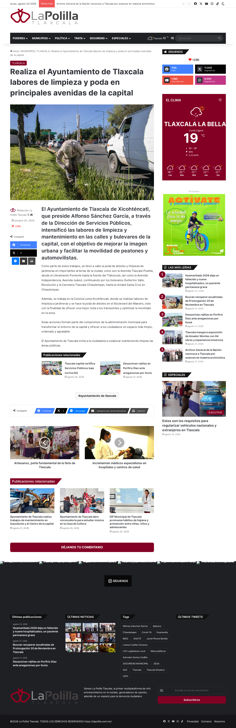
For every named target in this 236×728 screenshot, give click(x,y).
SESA (156, 663)
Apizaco (157, 626)
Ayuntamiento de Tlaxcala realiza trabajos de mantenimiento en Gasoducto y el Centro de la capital (32, 520)
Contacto (206, 721)
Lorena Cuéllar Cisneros (135, 644)
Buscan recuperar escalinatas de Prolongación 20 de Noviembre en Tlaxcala (204, 300)
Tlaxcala (137, 669)
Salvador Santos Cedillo (135, 657)
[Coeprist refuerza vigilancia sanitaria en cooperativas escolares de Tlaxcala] (73, 637)
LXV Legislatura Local (134, 651)
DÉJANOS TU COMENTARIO (82, 547)
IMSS (125, 638)
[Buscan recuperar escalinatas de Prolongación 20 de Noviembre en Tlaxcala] (172, 302)
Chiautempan (130, 632)
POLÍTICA (61, 38)
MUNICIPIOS (40, 38)
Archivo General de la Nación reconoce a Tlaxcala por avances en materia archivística (106, 3)
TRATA (78, 38)
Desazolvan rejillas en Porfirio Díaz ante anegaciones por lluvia (137, 368)
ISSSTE (137, 638)
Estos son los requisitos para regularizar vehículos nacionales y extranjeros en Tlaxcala (189, 425)
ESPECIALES (120, 38)
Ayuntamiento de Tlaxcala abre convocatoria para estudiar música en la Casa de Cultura (82, 520)
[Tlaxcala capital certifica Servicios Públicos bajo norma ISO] (52, 368)
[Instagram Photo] (19, 580)
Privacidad (193, 721)
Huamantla (162, 632)
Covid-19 (146, 632)
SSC (125, 669)
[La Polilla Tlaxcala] (44, 16)
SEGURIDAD (97, 38)
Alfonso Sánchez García (135, 626)
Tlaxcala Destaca (156, 669)
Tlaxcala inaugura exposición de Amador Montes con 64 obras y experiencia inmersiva (204, 336)
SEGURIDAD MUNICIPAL (135, 663)
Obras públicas (158, 651)
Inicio (15, 51)
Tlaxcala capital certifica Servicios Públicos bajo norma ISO (80, 368)
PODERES (19, 38)
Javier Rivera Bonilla (157, 638)
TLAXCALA (43, 51)
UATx (125, 676)
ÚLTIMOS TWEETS (190, 617)
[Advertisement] (155, 19)
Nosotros (219, 721)
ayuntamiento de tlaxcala (98, 396)
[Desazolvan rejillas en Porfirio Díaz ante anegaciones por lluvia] (110, 368)
